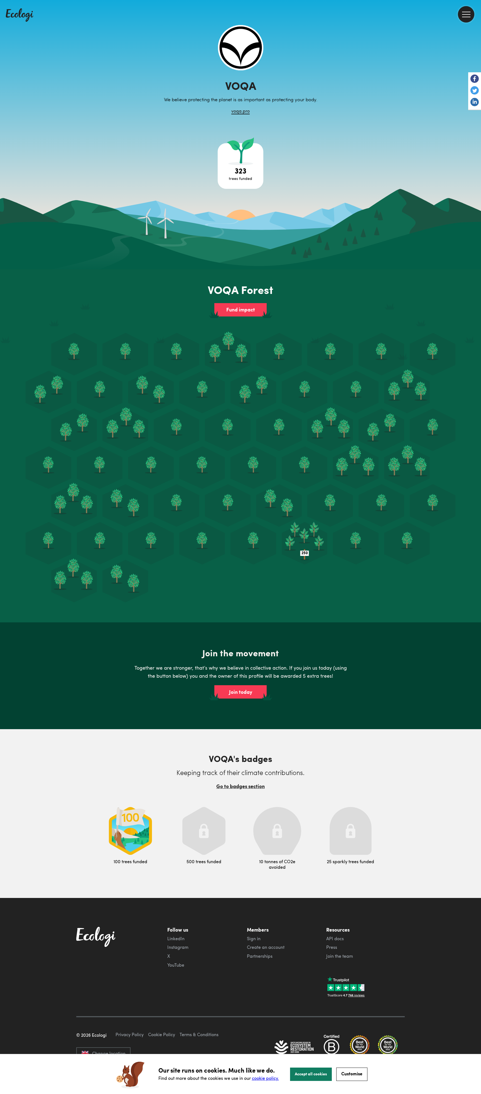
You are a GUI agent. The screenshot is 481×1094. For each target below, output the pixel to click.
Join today (240, 691)
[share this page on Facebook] (474, 79)
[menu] (466, 14)
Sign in (254, 938)
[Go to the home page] (19, 15)
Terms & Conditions (199, 1034)
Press (331, 947)
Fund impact (240, 309)
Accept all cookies (311, 1073)
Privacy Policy (130, 1034)
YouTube (175, 965)
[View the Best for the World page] (359, 1048)
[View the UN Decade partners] (294, 1048)
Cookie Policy (161, 1034)
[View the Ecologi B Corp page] (331, 1048)
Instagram (177, 947)
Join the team (339, 956)
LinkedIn (176, 938)
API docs (335, 938)
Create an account (265, 947)
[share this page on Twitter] (474, 91)
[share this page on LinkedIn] (474, 102)
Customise (351, 1073)
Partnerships (260, 956)
